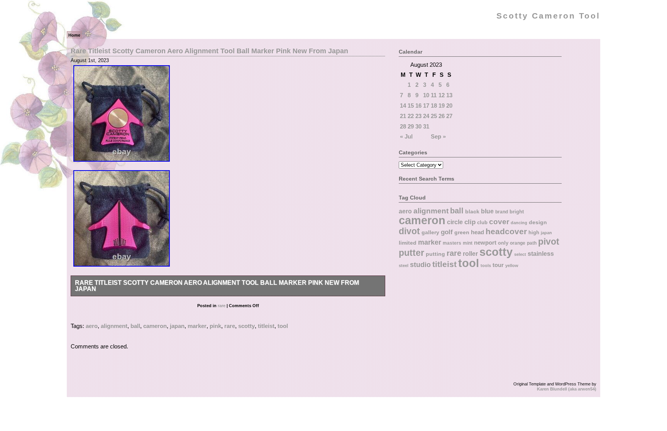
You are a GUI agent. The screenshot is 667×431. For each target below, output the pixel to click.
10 (426, 95)
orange (517, 242)
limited (407, 243)
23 (418, 116)
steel (403, 265)
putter (411, 253)
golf (447, 232)
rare (221, 305)
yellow (511, 265)
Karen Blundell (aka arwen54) (566, 389)
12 (441, 95)
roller (470, 253)
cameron (155, 326)
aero (92, 326)
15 (411, 105)
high (533, 232)
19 (441, 105)
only (503, 243)
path (532, 243)
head (477, 232)
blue (487, 211)
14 (403, 105)
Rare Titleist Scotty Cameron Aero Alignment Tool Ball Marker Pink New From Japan (209, 51)
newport (485, 243)
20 (449, 105)
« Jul (406, 136)
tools (486, 265)
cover (499, 222)
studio (420, 264)
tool (283, 326)
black (472, 211)
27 (449, 116)
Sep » (438, 136)
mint (467, 243)
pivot (548, 242)
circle (455, 221)
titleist (266, 326)
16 (418, 105)
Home (74, 35)
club (482, 222)
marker (197, 326)
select (520, 254)
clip (470, 222)
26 (441, 116)
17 (426, 105)
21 (403, 116)
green (461, 232)
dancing (519, 222)
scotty (246, 326)
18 (434, 105)
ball (135, 326)
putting (435, 254)
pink (215, 326)
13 (449, 95)
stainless (541, 253)
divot (409, 231)
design (538, 222)
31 (426, 126)
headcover (506, 231)
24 (426, 116)
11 (434, 95)
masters (452, 243)
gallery (430, 232)
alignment (114, 326)
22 (411, 116)
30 (418, 126)
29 (411, 126)
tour (498, 265)
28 (403, 126)
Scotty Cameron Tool (548, 15)
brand (501, 212)
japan (177, 326)
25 (434, 116)
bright (517, 212)
